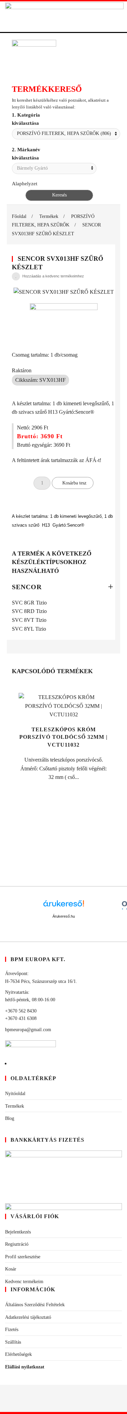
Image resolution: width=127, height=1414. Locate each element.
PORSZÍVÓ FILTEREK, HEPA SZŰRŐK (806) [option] (64, 133)
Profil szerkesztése (22, 1256)
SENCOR (27, 587)
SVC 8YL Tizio (29, 629)
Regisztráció (16, 1244)
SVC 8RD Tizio (29, 611)
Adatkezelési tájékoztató (28, 1317)
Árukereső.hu (63, 916)
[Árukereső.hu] (63, 906)
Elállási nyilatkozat (24, 1366)
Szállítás (13, 1342)
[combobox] (66, 133)
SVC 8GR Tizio (29, 603)
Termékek (14, 1106)
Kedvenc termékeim (24, 1281)
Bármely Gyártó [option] (32, 168)
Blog (9, 1118)
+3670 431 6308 (21, 1018)
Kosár (10, 1269)
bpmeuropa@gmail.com (28, 1029)
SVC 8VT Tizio (29, 620)
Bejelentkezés (18, 1231)
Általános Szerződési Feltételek (35, 1304)
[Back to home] (64, 16)
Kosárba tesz (74, 482)
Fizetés (11, 1329)
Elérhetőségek (18, 1354)
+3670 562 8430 (21, 1010)
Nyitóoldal (15, 1093)
